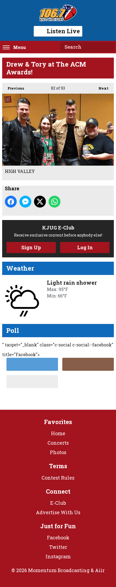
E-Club (58, 503)
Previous (13, 88)
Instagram (58, 556)
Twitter (58, 547)
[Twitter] (32, 364)
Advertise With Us (58, 512)
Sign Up (31, 247)
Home (58, 433)
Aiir (100, 570)
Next (100, 88)
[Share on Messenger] (25, 202)
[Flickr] (32, 381)
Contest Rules (58, 477)
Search (108, 47)
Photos (58, 452)
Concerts (58, 443)
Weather (20, 268)
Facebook (58, 537)
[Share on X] (40, 202)
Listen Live (63, 31)
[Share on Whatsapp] (54, 202)
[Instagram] (88, 364)
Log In (85, 247)
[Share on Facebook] (11, 202)
